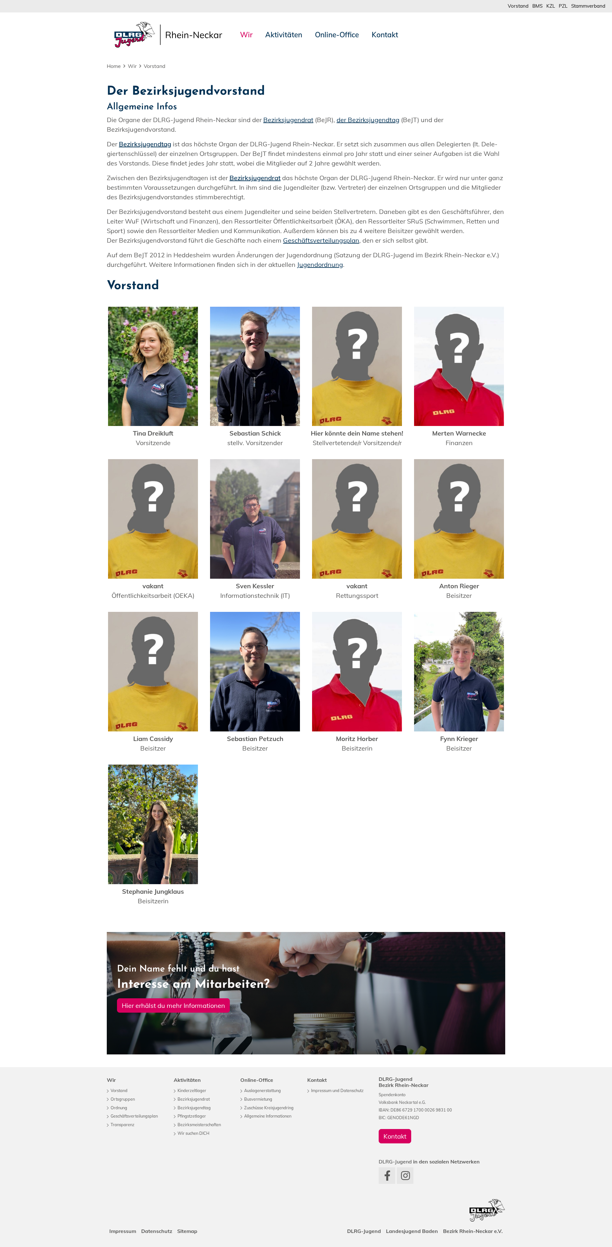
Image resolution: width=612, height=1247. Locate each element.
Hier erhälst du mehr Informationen (173, 1005)
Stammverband (588, 6)
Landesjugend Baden (412, 1231)
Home (114, 66)
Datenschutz (156, 1231)
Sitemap (187, 1231)
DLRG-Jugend (364, 1231)
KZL (550, 6)
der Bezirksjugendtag (368, 120)
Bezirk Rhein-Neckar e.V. (473, 1231)
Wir (132, 66)
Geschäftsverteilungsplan (321, 240)
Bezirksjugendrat (288, 120)
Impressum (122, 1231)
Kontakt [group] (394, 1136)
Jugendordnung (320, 264)
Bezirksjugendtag (145, 144)
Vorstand (518, 6)
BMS (537, 6)
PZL (563, 6)
